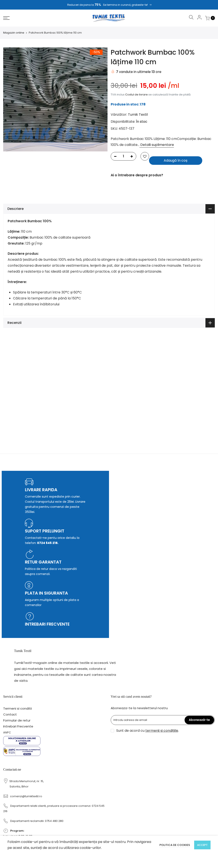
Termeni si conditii (17, 708)
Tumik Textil (138, 114)
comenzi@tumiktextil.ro (26, 796)
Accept (202, 845)
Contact (10, 714)
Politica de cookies (174, 845)
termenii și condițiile (161, 730)
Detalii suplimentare (156, 144)
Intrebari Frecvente (18, 726)
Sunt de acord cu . (147, 730)
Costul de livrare (136, 95)
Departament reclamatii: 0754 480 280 (36, 821)
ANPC (7, 732)
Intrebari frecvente (47, 624)
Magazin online (13, 33)
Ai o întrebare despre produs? (137, 175)
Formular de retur (16, 720)
